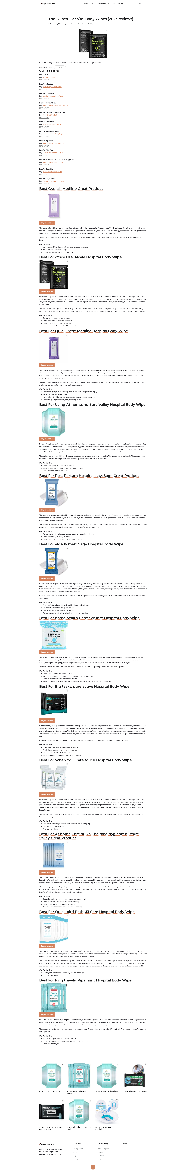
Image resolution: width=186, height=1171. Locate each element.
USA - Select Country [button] (100, 3)
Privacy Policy (118, 3)
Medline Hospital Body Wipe (53, 96)
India (99, 1159)
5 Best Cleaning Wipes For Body (79, 1128)
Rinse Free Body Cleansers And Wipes (83, 24)
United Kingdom (103, 1149)
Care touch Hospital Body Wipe (54, 153)
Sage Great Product (50, 115)
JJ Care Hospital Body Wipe (52, 172)
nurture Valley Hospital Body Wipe (55, 105)
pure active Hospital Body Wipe (54, 143)
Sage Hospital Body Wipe (52, 124)
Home (86, 3)
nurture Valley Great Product (53, 162)
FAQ (74, 1156)
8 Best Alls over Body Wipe (134, 1091)
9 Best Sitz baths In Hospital (103, 1128)
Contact (140, 3)
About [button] (129, 3)
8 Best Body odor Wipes (50, 1091)
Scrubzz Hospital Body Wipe (53, 134)
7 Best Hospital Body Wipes (76, 1092)
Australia (101, 1156)
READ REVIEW (44, 80)
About (75, 1152)
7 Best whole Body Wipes (106, 1091)
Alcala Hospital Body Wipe (52, 87)
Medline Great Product (51, 77)
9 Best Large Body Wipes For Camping (50, 1128)
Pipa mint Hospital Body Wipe (53, 181)
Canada (100, 1152)
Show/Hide (59, 67)
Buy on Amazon (47, 223)
